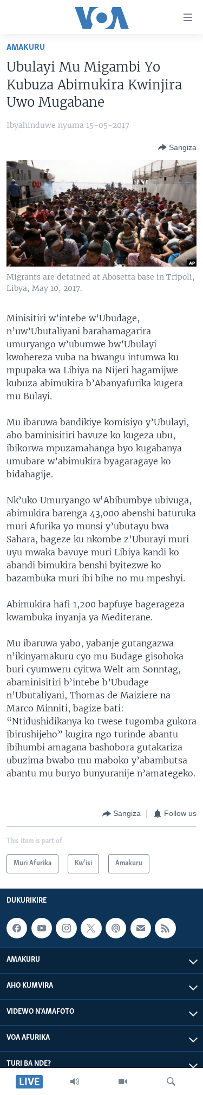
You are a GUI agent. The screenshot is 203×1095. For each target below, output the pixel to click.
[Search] (171, 1081)
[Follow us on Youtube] (41, 928)
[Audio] (74, 1081)
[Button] (177, 147)
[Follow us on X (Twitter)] (91, 928)
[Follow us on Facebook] (16, 928)
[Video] (123, 1081)
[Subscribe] (140, 928)
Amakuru (25, 47)
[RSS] (165, 928)
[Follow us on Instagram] (66, 928)
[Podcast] (116, 928)
